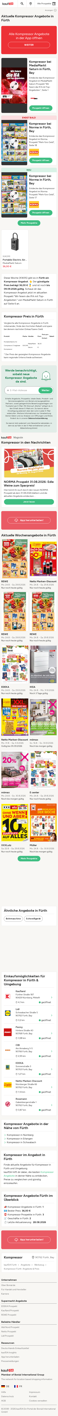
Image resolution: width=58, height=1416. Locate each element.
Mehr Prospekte (29, 223)
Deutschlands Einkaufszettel (15, 1348)
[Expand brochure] (14, 85)
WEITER (29, 44)
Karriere (5, 1294)
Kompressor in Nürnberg (20, 1134)
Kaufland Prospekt (10, 1310)
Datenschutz (7, 1396)
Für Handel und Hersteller (13, 1289)
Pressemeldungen (10, 1361)
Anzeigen (49, 10)
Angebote (25, 1265)
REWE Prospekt (8, 1315)
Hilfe (3, 1392)
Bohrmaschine (13, 918)
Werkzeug (39, 1265)
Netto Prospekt (8, 1331)
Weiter (45, 390)
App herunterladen (10, 1357)
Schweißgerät (33, 918)
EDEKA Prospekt (9, 1306)
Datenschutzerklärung (37, 418)
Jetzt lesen (29, 501)
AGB (3, 1400)
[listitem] (14, 250)
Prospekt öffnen (40, 108)
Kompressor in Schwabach (21, 1142)
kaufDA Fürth (10, 1265)
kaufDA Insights (9, 1352)
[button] (29, 85)
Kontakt (33, 1396)
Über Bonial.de (8, 1285)
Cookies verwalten (38, 1400)
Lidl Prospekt (7, 1336)
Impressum (34, 1392)
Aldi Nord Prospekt (10, 1327)
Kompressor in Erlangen (20, 1138)
